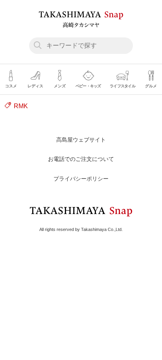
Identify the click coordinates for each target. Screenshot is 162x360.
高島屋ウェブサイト (81, 140)
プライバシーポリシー (81, 178)
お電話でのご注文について (81, 159)
